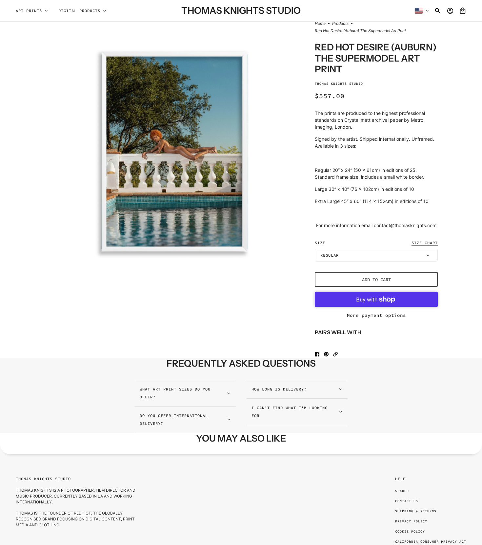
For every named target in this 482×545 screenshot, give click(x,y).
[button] (335, 354)
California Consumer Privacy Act (430, 541)
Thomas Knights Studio (339, 84)
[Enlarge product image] (174, 151)
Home (320, 24)
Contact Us (406, 501)
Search (402, 491)
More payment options (376, 315)
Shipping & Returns (415, 511)
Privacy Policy (411, 521)
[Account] (450, 10)
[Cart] (462, 10)
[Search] (437, 10)
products (340, 24)
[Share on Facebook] (317, 354)
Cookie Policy (410, 531)
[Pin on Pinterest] (326, 354)
